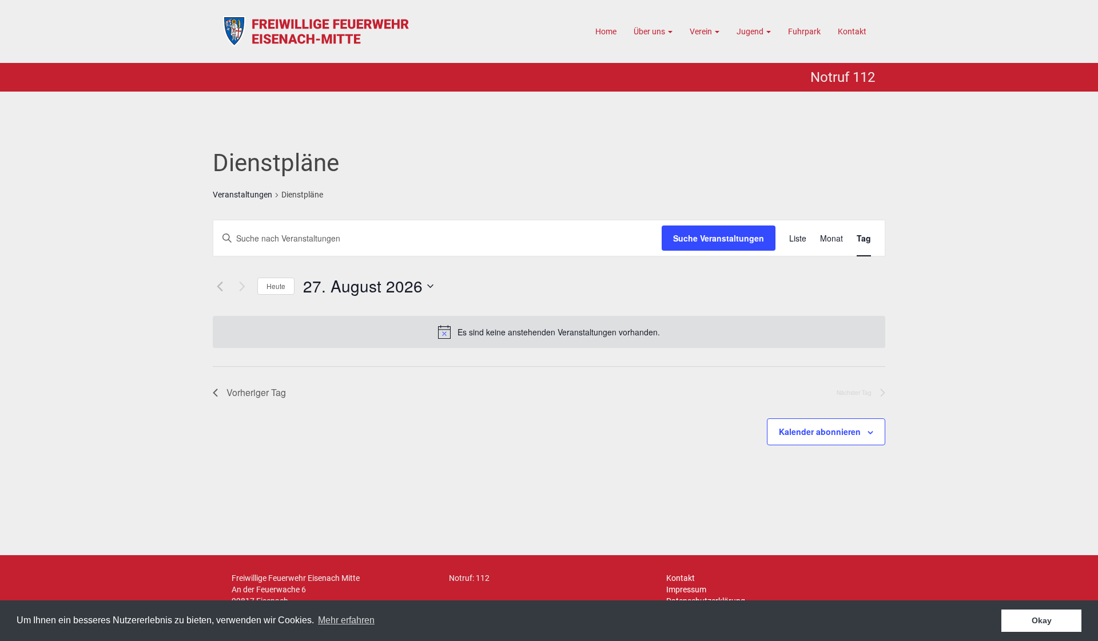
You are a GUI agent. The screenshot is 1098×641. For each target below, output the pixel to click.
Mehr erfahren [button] (346, 620)
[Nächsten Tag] (242, 286)
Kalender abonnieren (820, 431)
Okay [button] (1042, 620)
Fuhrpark (804, 31)
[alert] (559, 332)
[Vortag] (219, 286)
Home (605, 31)
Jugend (751, 31)
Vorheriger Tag (256, 392)
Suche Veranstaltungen (718, 238)
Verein (702, 31)
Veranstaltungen (242, 194)
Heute (275, 286)
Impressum (686, 589)
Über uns (650, 31)
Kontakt (852, 31)
